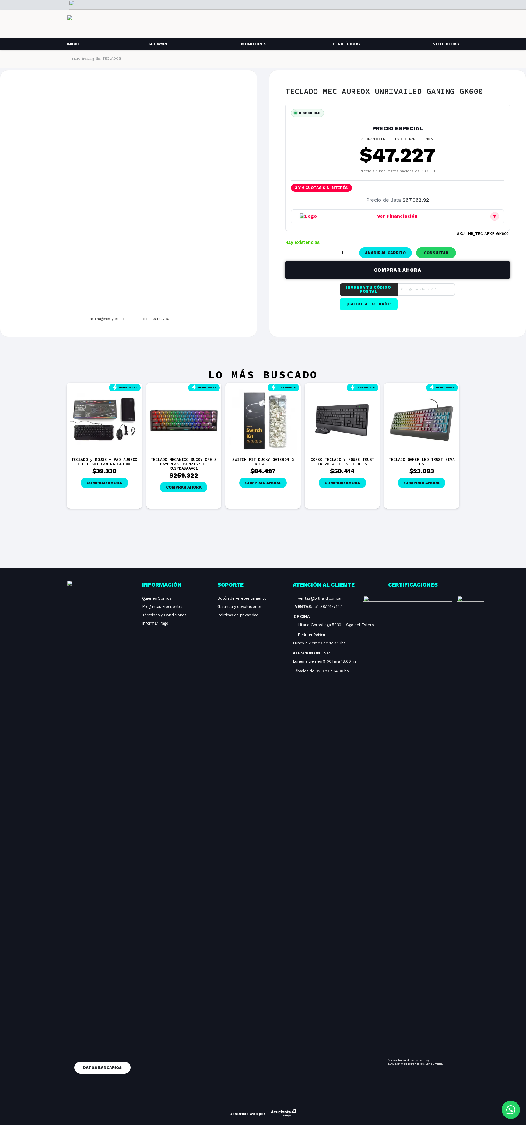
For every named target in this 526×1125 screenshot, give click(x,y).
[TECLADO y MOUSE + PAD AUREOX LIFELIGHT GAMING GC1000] (104, 388)
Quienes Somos (157, 598)
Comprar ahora (397, 270)
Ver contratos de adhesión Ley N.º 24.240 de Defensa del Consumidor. (415, 1061)
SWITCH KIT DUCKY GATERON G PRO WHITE (262, 461)
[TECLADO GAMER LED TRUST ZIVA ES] (421, 388)
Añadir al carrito (385, 253)
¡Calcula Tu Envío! (368, 304)
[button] (437, 252)
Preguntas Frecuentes (163, 606)
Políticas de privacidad (237, 615)
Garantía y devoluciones (239, 606)
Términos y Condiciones (164, 615)
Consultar (436, 253)
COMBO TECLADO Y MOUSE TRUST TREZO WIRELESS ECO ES (342, 461)
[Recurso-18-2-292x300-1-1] (407, 824)
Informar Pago (155, 623)
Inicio (75, 58)
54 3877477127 (328, 606)
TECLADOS (112, 58)
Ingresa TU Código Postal (368, 289)
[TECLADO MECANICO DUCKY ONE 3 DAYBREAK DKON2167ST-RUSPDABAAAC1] (184, 388)
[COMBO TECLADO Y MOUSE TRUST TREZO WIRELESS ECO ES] (342, 388)
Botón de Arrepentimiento (242, 598)
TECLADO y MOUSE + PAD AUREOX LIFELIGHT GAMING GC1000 (104, 461)
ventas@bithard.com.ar (320, 598)
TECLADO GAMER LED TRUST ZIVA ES (422, 461)
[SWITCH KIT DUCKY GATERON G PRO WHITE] (263, 388)
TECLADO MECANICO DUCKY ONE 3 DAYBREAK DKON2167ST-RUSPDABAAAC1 (184, 464)
